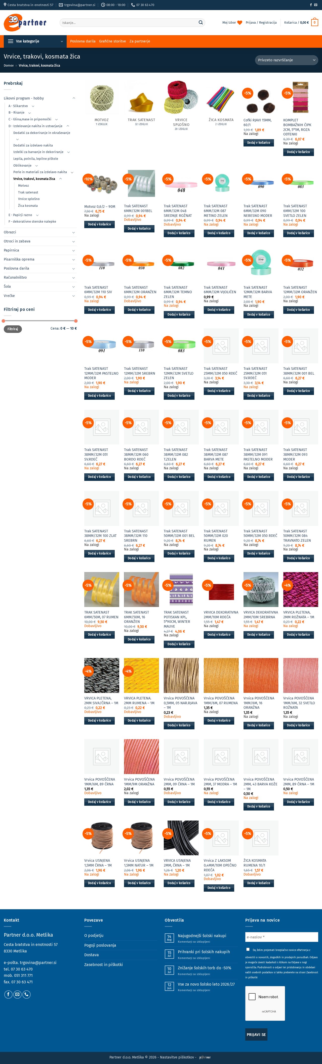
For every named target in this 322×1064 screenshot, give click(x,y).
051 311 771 (23, 975)
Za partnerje (140, 41)
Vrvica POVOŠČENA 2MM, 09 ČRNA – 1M (179, 781)
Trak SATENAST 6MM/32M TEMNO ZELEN (178, 292)
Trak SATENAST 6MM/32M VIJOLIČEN (220, 289)
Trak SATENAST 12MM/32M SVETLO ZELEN (178, 373)
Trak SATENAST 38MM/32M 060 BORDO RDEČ (136, 454)
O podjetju (93, 935)
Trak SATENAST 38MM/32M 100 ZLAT (100, 533)
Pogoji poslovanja (100, 945)
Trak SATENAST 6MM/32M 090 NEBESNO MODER (258, 211)
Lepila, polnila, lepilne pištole (35, 159)
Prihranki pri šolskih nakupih (204, 951)
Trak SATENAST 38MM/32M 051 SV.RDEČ (96, 454)
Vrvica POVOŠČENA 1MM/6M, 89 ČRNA (99, 781)
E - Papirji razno (20, 215)
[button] (301, 23)
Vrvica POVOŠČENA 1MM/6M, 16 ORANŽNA (259, 703)
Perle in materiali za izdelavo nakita (40, 172)
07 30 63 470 (22, 969)
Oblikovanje (22, 165)
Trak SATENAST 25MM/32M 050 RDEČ (220, 371)
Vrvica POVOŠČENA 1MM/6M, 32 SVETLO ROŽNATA (299, 703)
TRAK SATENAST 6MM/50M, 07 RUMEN (101, 614)
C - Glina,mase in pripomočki (30, 119)
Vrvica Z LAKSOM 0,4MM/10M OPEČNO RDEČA (220, 865)
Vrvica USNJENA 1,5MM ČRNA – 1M (98, 863)
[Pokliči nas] (26, 994)
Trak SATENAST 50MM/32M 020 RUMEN (216, 536)
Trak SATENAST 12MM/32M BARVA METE (258, 292)
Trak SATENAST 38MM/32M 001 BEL (298, 371)
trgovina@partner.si (38, 962)
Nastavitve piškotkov (177, 1057)
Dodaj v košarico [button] (258, 142)
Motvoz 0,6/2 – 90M (99, 207)
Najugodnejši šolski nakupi (202, 935)
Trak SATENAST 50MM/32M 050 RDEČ (260, 533)
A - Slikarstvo (18, 106)
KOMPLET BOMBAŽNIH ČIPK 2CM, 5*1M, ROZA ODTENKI (297, 127)
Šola (7, 286)
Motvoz (23, 185)
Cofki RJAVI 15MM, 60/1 (257, 122)
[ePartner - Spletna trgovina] (28, 22)
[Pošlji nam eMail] (315, 5)
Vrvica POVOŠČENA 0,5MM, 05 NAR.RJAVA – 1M (180, 703)
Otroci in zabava (17, 241)
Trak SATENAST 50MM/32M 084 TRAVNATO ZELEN (297, 536)
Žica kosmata (28, 206)
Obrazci (10, 232)
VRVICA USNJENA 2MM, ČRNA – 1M (177, 863)
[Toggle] (74, 98)
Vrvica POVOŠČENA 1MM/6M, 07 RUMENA (221, 700)
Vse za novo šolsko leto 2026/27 (206, 984)
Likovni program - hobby (24, 98)
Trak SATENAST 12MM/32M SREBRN (139, 371)
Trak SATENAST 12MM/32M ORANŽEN (300, 289)
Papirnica (11, 250)
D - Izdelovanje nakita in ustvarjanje (35, 126)
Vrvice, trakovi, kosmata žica (34, 179)
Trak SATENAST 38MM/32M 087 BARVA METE (216, 454)
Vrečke (9, 296)
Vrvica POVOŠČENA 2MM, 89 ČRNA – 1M (298, 781)
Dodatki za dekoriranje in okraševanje (41, 133)
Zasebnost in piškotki (103, 964)
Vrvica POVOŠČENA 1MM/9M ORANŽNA (139, 781)
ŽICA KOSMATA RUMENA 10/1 (255, 863)
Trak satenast (28, 192)
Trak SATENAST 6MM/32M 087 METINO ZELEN (216, 211)
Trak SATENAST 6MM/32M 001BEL (138, 208)
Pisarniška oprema (19, 259)
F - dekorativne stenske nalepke (32, 221)
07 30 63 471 (22, 982)
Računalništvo (15, 277)
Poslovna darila (83, 41)
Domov (9, 65)
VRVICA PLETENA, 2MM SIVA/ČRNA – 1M (101, 700)
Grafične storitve (112, 41)
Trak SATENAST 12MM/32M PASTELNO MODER (101, 373)
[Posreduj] (200, 22)
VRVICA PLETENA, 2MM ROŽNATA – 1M (298, 614)
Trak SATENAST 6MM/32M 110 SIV (98, 289)
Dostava (91, 954)
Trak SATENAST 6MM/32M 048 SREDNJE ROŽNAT (178, 211)
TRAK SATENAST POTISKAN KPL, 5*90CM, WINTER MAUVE (177, 619)
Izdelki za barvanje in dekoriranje (38, 152)
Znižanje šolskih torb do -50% (204, 968)
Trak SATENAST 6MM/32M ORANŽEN (140, 289)
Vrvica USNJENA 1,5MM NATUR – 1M (138, 863)
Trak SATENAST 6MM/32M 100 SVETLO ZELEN (295, 211)
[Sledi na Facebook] (310, 5)
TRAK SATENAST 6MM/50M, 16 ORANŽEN (136, 617)
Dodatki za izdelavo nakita (33, 145)
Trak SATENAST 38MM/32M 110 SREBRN (136, 536)
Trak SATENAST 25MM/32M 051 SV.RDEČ (255, 373)
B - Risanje (16, 112)
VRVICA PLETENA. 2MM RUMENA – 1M (139, 700)
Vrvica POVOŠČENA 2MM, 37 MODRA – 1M (220, 781)
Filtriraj (13, 329)
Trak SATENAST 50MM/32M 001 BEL (179, 533)
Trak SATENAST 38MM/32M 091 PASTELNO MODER (258, 454)
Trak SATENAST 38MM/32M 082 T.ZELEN (176, 454)
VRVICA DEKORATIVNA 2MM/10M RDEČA (221, 614)
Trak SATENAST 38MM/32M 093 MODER (295, 454)
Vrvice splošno (29, 199)
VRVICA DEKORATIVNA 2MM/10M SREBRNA (261, 614)
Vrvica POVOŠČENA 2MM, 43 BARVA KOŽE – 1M (260, 784)
